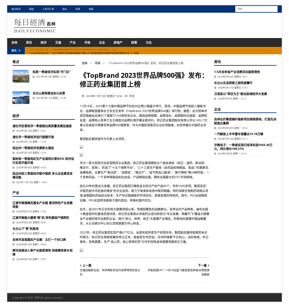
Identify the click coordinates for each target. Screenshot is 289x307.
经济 (44, 42)
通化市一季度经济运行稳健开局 (33, 137)
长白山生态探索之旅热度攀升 (233, 83)
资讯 (29, 42)
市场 (87, 42)
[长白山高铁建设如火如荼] (20, 97)
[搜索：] (256, 9)
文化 (149, 42)
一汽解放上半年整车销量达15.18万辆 (238, 134)
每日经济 (16, 9)
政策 (134, 42)
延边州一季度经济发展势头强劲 (33, 148)
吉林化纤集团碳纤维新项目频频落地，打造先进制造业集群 (245, 121)
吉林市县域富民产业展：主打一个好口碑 (39, 239)
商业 (64, 9)
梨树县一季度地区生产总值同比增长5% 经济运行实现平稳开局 (43, 160)
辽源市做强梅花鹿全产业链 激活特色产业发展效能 (42, 205)
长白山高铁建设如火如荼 (49, 93)
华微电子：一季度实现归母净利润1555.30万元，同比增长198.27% (243, 147)
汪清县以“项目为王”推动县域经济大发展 (240, 94)
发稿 (91, 9)
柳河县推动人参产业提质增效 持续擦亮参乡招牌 (42, 252)
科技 (78, 9)
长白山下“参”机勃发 (25, 228)
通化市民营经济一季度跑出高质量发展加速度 (42, 126)
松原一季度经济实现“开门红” (52, 72)
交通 (58, 42)
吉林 (14, 42)
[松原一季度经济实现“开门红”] (20, 76)
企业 (102, 42)
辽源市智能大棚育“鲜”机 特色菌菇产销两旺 (40, 218)
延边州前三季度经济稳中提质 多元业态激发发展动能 (42, 175)
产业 (73, 42)
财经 (31, 9)
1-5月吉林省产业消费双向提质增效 (237, 72)
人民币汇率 (48, 9)
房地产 (118, 42)
